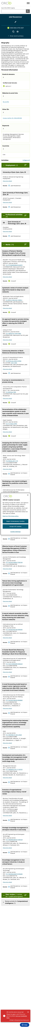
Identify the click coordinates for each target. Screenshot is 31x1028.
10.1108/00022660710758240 (14, 874)
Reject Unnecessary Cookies (15, 521)
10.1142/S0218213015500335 (14, 629)
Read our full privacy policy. (11, 516)
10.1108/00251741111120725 (14, 769)
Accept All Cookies (15, 526)
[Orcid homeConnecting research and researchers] (6, 3)
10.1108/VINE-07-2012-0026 (14, 735)
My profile (6, 102)
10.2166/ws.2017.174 (12, 461)
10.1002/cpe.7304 (11, 392)
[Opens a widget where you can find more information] (24, 1025)
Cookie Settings (15, 531)
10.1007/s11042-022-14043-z (14, 300)
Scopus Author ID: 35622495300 (12, 118)
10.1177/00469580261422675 (14, 265)
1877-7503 (14, 363)
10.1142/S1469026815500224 (14, 664)
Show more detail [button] (7, 181)
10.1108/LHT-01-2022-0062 (13, 333)
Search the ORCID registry (8, 8)
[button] (26, 160)
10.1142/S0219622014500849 (14, 700)
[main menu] (28, 3)
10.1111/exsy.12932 (11, 423)
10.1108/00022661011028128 (14, 839)
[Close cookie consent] (28, 495)
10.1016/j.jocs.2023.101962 (13, 361)
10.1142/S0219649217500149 (14, 562)
